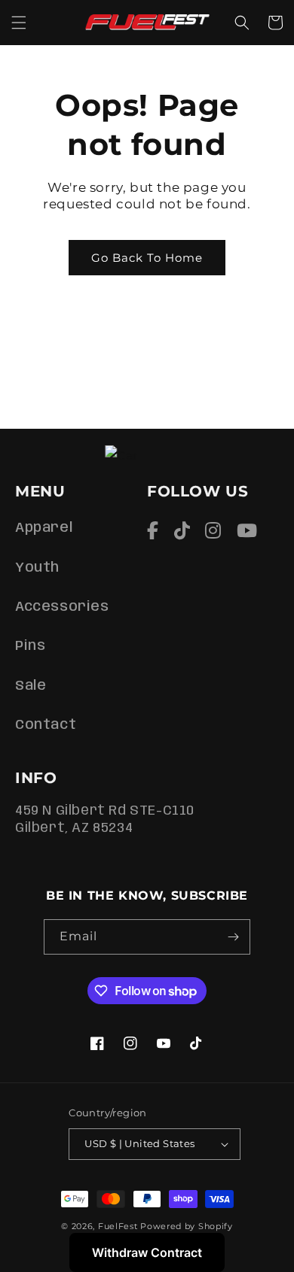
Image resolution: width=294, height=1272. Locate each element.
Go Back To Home (147, 257)
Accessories (62, 607)
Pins (30, 646)
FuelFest (118, 1226)
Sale (30, 686)
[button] (18, 22)
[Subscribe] (233, 937)
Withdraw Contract (147, 1252)
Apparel (43, 528)
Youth (37, 568)
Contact (45, 725)
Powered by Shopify (186, 1226)
